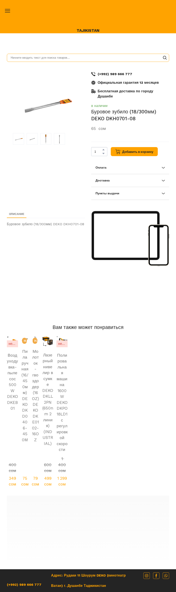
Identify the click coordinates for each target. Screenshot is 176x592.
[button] (164, 57)
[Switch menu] (7, 10)
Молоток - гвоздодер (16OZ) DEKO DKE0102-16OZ (88, 382)
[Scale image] (125, 235)
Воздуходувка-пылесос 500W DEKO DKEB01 (21, 379)
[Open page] (88, 15)
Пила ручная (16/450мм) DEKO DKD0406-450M (54, 385)
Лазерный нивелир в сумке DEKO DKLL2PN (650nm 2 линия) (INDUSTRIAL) (121, 391)
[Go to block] (88, 473)
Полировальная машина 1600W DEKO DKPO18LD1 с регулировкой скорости (154, 388)
